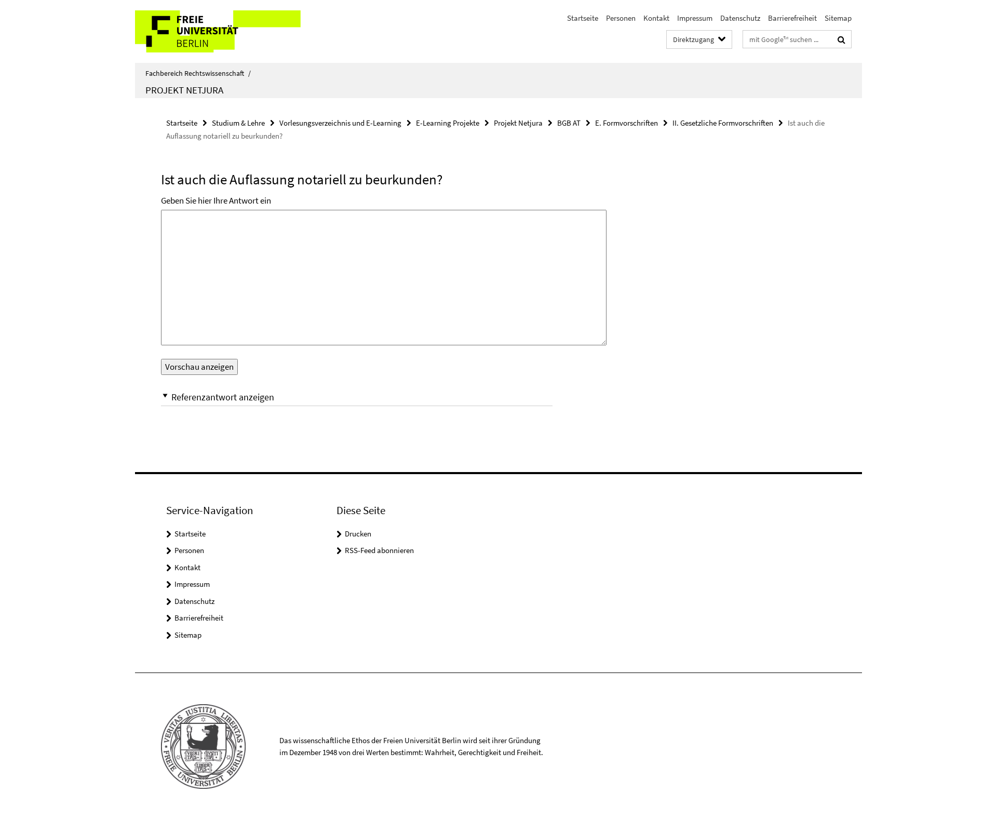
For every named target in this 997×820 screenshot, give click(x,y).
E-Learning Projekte (447, 123)
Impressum (694, 18)
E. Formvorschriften (626, 123)
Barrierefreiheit (792, 18)
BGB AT (569, 123)
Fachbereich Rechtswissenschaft (198, 73)
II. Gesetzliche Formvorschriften (722, 123)
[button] (357, 397)
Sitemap (838, 18)
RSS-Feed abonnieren (379, 550)
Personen (621, 18)
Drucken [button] (358, 534)
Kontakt (656, 18)
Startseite (582, 18)
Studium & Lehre (238, 123)
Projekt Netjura (184, 90)
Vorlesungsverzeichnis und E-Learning (340, 123)
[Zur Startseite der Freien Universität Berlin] (222, 31)
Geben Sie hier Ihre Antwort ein (216, 200)
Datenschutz (740, 18)
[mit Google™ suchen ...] (841, 39)
